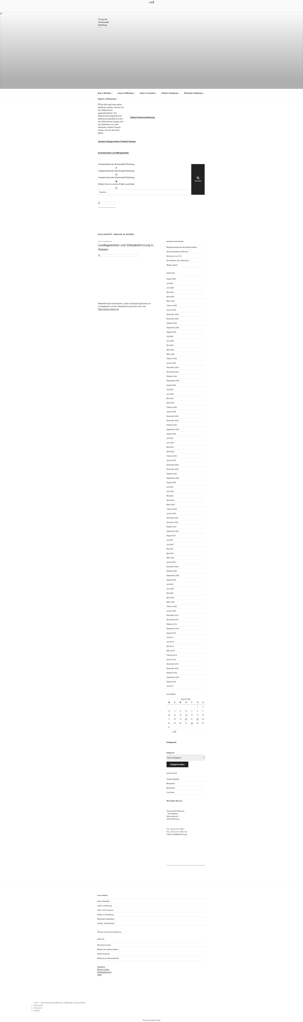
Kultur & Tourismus (147, 93)
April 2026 (170, 296)
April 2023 (170, 451)
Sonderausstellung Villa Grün (177, 251)
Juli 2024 (170, 389)
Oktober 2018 (172, 673)
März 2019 (171, 650)
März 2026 (171, 301)
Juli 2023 (170, 438)
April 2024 (170, 403)
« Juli (174, 731)
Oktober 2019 (172, 624)
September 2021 (173, 531)
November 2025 (173, 318)
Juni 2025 (170, 341)
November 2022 (173, 469)
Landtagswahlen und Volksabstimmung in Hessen (125, 247)
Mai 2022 (170, 496)
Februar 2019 (172, 655)
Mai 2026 (170, 292)
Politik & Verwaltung (170, 93)
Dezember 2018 (173, 664)
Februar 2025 (172, 358)
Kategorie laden (177, 764)
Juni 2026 (170, 287)
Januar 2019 (171, 659)
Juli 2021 (170, 540)
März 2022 (171, 504)
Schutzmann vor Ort (174, 256)
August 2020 (171, 580)
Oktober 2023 (172, 425)
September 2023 (173, 429)
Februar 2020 (172, 606)
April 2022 (170, 500)
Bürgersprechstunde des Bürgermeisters (182, 247)
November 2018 (173, 668)
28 (192, 723)
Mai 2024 (170, 398)
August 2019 (171, 633)
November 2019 (173, 619)
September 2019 (173, 628)
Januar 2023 (171, 460)
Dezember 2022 (173, 465)
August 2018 (171, 681)
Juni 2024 (170, 394)
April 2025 (170, 349)
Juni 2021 (170, 544)
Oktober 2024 (172, 376)
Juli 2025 (170, 336)
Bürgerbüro (171, 783)
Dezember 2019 (173, 615)
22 (197, 719)
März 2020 (171, 602)
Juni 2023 (170, 442)
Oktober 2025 (172, 323)
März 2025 (171, 354)
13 (186, 715)
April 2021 (170, 553)
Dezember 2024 (173, 367)
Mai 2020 (170, 593)
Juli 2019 (170, 637)
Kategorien (170, 753)
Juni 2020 (170, 588)
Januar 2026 (171, 310)
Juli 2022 (170, 487)
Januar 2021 (171, 562)
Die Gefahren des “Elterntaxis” (178, 260)
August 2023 (171, 434)
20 (186, 719)
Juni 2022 (170, 491)
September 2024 (173, 380)
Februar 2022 (172, 509)
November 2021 (173, 522)
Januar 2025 (171, 363)
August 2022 (171, 482)
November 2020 (173, 566)
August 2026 (171, 279)
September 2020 (173, 575)
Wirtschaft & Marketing (193, 93)
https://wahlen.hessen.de (108, 309)
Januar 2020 (171, 611)
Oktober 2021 (172, 526)
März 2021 (171, 557)
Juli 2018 (170, 686)
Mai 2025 (170, 345)
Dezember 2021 (173, 518)
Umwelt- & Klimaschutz (107, 99)
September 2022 (173, 478)
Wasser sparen (172, 265)
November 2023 (173, 420)
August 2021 (171, 535)
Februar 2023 (172, 456)
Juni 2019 (170, 641)
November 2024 (173, 372)
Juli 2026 (170, 283)
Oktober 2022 (172, 473)
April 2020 (170, 597)
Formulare (170, 792)
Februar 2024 (172, 407)
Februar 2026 (172, 305)
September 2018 (173, 677)
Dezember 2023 (173, 416)
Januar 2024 (171, 411)
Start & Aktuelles (104, 93)
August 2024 (171, 385)
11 (175, 715)
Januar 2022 (171, 513)
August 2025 (171, 332)
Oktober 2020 (172, 571)
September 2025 (173, 327)
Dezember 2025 (173, 314)
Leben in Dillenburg (126, 93)
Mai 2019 (170, 646)
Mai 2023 (170, 447)
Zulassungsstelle (173, 779)
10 (169, 715)
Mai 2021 (170, 549)
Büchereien (171, 788)
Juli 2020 (170, 584)
